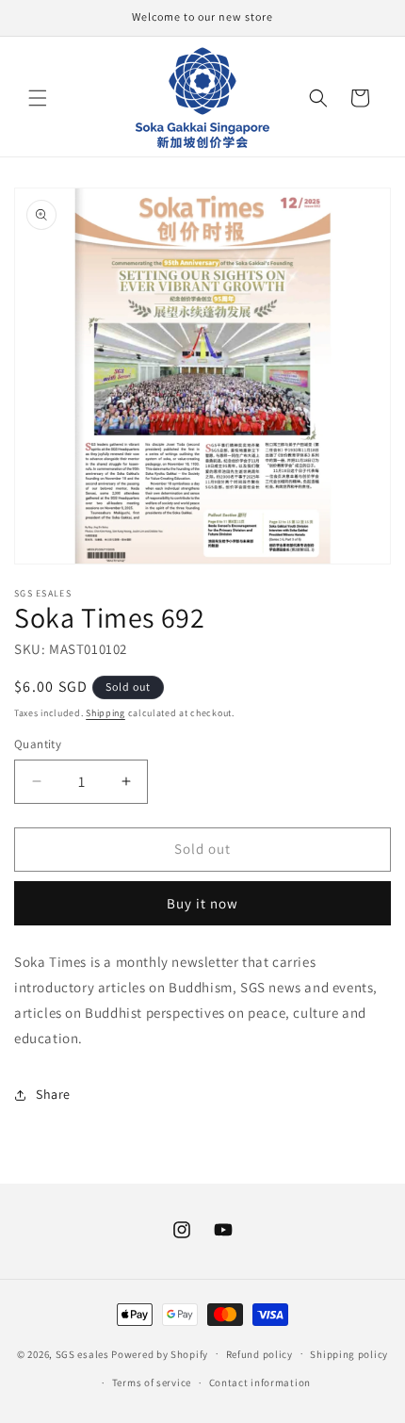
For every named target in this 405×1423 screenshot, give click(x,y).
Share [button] (53, 1094)
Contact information (260, 1382)
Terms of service (151, 1382)
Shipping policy (349, 1354)
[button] (37, 98)
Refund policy (259, 1354)
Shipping (105, 713)
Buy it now (202, 903)
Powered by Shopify (159, 1353)
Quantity (37, 744)
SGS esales (82, 1353)
